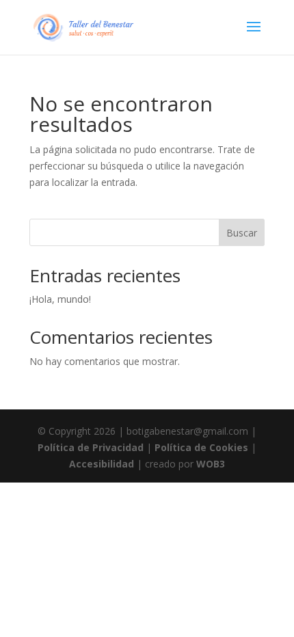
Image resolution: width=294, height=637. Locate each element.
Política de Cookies (201, 447)
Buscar (241, 232)
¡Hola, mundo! (60, 299)
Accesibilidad (101, 463)
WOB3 (210, 463)
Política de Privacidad (91, 447)
